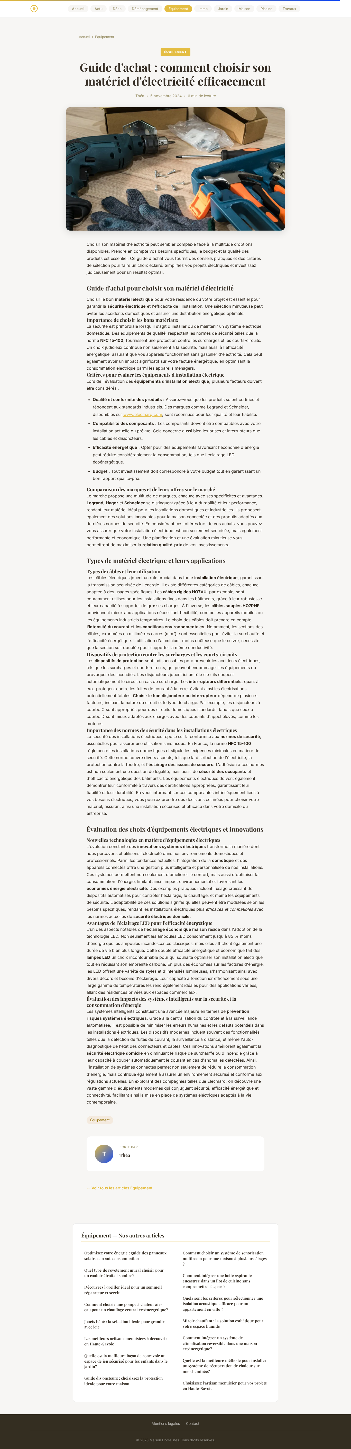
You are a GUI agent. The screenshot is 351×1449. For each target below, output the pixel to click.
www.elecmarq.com (142, 414)
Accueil (78, 9)
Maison (244, 9)
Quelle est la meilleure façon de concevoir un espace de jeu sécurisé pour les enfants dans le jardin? (126, 1361)
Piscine (266, 9)
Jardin (223, 9)
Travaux (289, 9)
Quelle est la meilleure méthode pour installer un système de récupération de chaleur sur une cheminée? (224, 1366)
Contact (192, 1423)
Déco (117, 9)
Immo (203, 9)
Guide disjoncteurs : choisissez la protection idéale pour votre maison (123, 1380)
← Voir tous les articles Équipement (119, 1188)
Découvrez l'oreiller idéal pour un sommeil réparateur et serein (123, 1289)
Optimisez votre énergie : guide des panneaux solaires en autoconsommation (125, 1255)
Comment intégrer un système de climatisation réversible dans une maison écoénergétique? (220, 1343)
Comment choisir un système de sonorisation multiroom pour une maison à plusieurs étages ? (225, 1258)
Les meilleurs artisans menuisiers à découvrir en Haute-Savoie (125, 1341)
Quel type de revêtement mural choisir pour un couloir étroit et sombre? (124, 1273)
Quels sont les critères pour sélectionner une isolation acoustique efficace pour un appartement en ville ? (223, 1304)
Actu (99, 9)
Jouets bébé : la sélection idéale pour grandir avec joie (124, 1324)
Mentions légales (166, 1423)
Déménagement (145, 9)
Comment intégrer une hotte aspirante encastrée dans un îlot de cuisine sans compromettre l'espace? (217, 1281)
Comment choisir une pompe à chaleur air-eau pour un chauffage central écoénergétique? (126, 1307)
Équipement (178, 9)
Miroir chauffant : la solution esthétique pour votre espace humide (223, 1323)
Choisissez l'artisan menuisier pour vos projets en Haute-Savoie (225, 1385)
